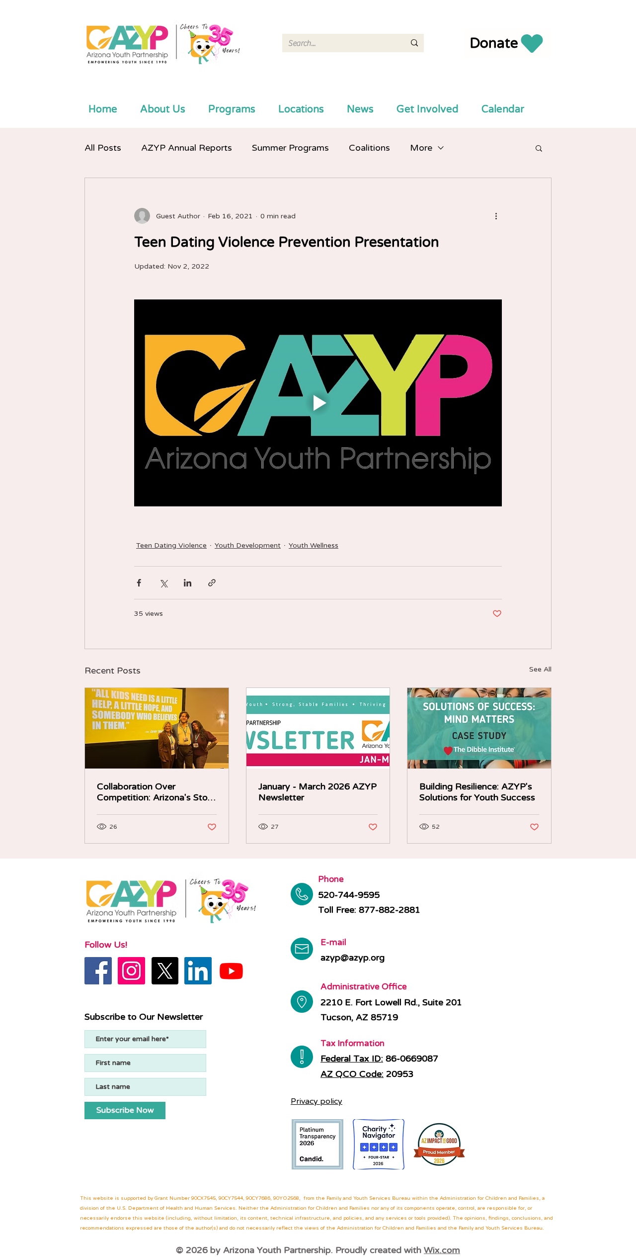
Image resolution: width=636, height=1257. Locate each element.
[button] (539, 148)
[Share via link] (212, 582)
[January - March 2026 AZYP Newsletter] (318, 728)
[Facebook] (98, 970)
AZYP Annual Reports (186, 147)
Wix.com (442, 1250)
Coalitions (369, 147)
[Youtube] (231, 970)
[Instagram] (131, 970)
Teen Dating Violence (171, 545)
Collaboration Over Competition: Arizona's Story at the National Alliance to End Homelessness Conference (156, 792)
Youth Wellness (313, 545)
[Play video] (318, 402)
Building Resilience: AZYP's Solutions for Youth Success (477, 792)
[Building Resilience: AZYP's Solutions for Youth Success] (479, 728)
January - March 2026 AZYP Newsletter (317, 792)
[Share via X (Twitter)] (163, 582)
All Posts (102, 147)
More (421, 147)
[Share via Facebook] (139, 582)
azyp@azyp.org (352, 957)
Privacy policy (316, 1101)
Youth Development (248, 545)
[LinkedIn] (198, 970)
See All (540, 669)
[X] (164, 970)
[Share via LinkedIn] (187, 582)
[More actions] (496, 216)
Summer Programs (290, 147)
